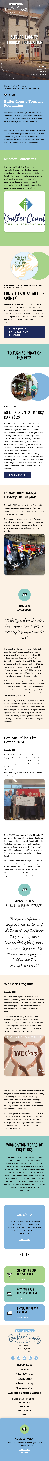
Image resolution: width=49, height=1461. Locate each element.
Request (21, 1298)
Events (24, 1369)
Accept (24, 1453)
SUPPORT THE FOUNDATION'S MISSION (19, 332)
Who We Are (24, 1410)
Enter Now (22, 1317)
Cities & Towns (24, 1374)
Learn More (17, 475)
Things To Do (24, 1365)
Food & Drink (24, 1379)
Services (24, 1406)
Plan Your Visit (24, 1388)
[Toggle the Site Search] (38, 6)
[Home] (15, 8)
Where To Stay (24, 1383)
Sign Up (21, 1279)
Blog (24, 1414)
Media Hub (24, 1402)
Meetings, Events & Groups (24, 1392)
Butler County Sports (24, 1398)
